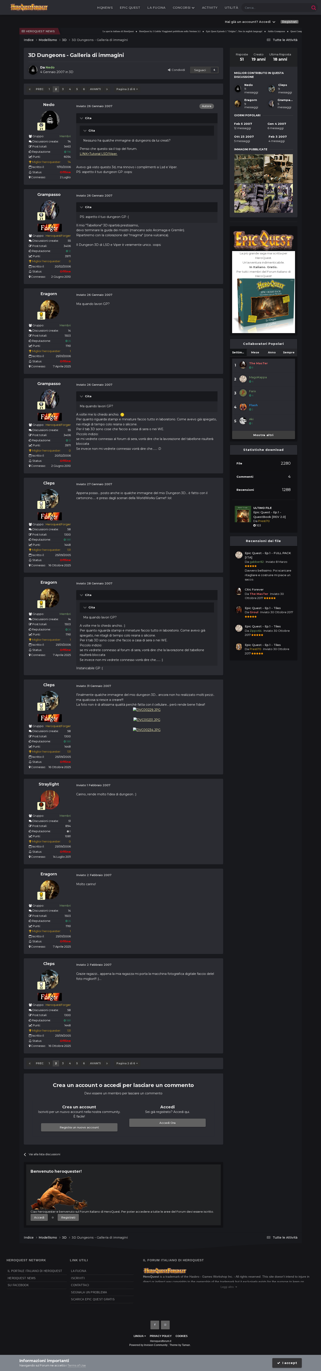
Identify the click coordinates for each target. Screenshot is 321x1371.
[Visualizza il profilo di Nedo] (33, 70)
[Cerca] (314, 7)
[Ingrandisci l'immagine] (146, 710)
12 (69, 251)
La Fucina (156, 8)
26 (69, 340)
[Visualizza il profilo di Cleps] (50, 498)
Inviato (276, 561)
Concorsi (182, 8)
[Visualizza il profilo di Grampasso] (50, 210)
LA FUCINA (78, 1271)
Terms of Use (77, 1365)
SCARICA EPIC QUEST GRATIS (93, 1299)
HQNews (105, 8)
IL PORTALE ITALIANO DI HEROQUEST (35, 1271)
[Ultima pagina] (107, 89)
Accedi (39, 1217)
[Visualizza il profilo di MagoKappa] (243, 379)
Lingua (139, 1336)
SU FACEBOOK (18, 1285)
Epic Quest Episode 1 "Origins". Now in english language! (211, 31)
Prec (39, 89)
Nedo (48, 104)
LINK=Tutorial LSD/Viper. (98, 154)
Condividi (177, 70)
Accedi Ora (167, 1123)
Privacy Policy (161, 1336)
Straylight (49, 784)
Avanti (95, 89)
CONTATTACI (80, 1285)
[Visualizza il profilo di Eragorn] (50, 309)
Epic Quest (130, 8)
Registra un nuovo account (79, 1127)
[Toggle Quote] (82, 118)
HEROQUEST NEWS (22, 1278)
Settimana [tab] (239, 352)
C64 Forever (254, 589)
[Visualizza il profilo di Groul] (239, 610)
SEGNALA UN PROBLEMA (89, 1292)
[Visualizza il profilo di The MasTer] (243, 365)
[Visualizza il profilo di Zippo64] (239, 628)
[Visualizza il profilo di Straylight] (50, 800)
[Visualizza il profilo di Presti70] (239, 646)
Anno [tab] (272, 352)
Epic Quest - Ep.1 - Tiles (263, 608)
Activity (209, 8)
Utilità (231, 8)
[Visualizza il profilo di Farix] (243, 393)
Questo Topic (295, 7)
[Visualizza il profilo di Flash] (243, 407)
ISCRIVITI (78, 1278)
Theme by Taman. (180, 1345)
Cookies (182, 1336)
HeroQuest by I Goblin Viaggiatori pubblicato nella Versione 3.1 (146, 31)
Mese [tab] (255, 352)
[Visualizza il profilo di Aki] (243, 420)
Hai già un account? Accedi (248, 22)
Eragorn (49, 293)
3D (71, 72)
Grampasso (48, 194)
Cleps (49, 483)
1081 (68, 539)
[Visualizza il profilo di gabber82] (239, 555)
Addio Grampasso (253, 31)
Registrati (289, 22)
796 (68, 151)
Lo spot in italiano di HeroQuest (94, 31)
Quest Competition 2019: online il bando (286, 31)
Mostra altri (263, 435)
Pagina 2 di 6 (126, 89)
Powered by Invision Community (148, 1345)
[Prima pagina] (29, 89)
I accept (288, 1363)
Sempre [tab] (289, 352)
